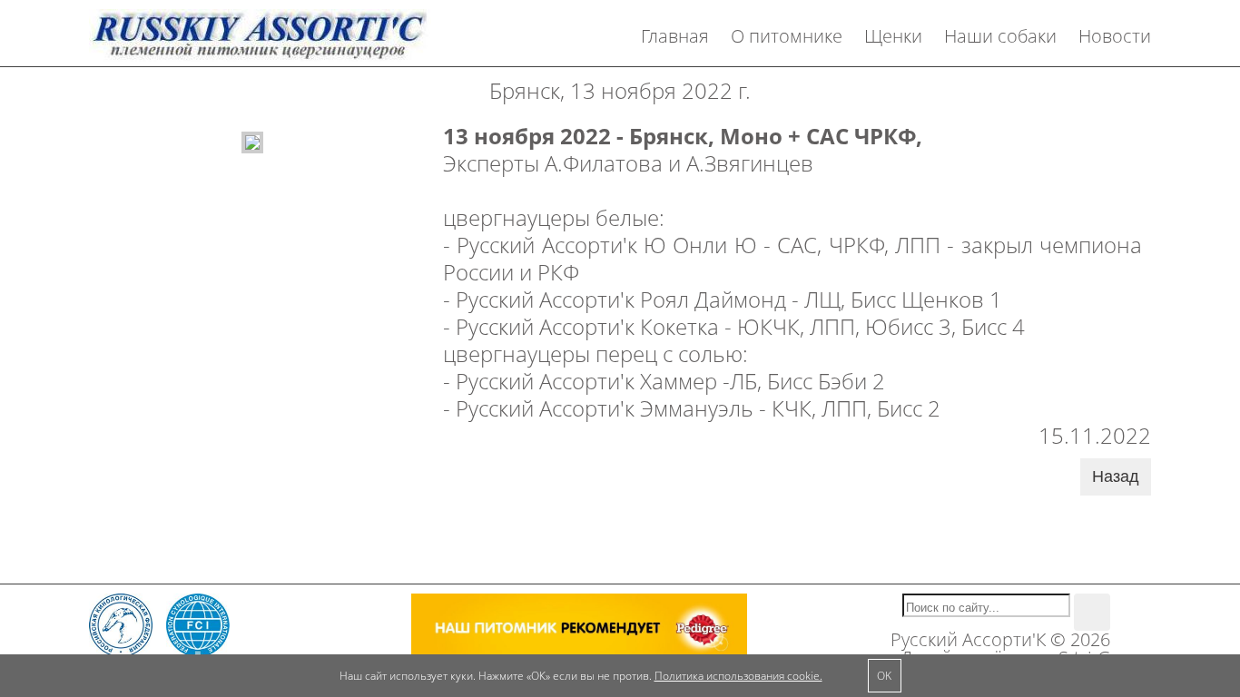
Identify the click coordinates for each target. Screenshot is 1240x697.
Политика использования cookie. (738, 675)
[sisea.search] (1092, 612)
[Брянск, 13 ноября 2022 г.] (252, 140)
